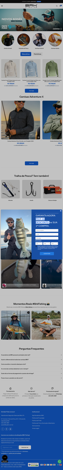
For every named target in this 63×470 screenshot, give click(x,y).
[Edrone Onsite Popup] (31, 235)
